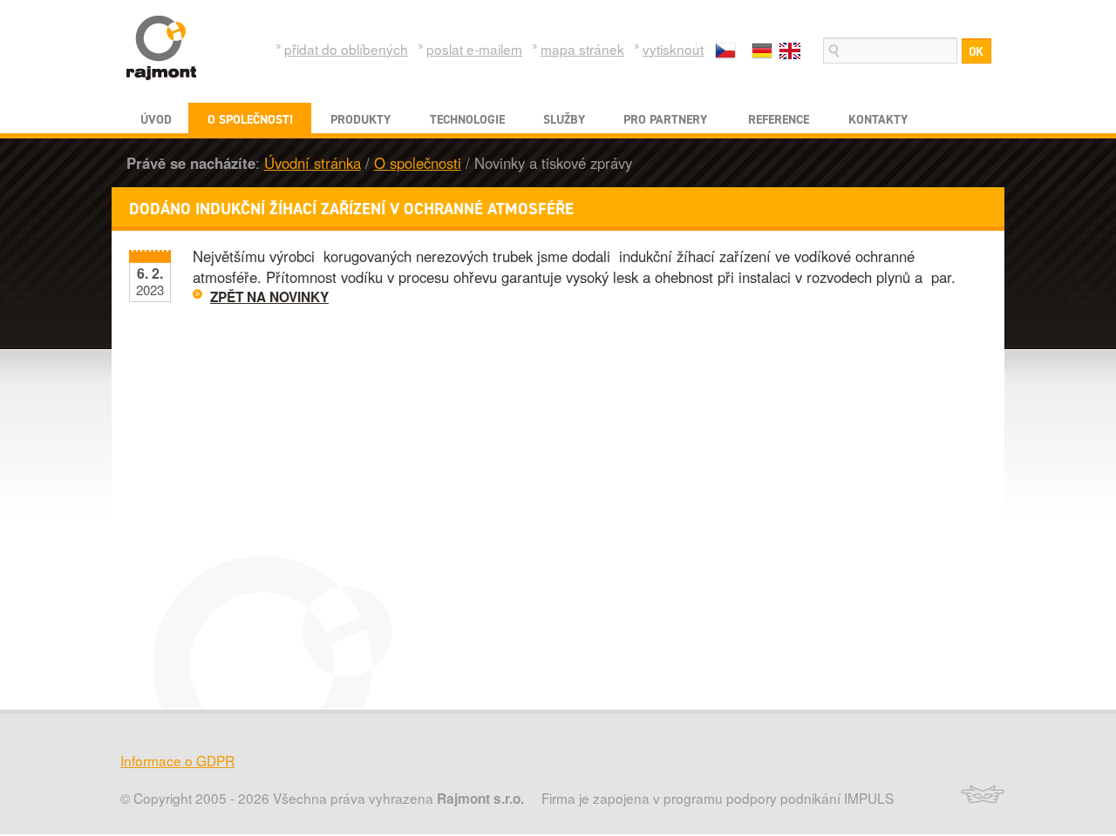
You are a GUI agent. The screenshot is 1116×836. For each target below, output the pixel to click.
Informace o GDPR (177, 760)
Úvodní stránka (312, 162)
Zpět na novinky (269, 297)
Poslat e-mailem (474, 48)
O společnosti (417, 162)
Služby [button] (564, 119)
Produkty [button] (360, 119)
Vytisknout (673, 48)
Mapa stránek (582, 48)
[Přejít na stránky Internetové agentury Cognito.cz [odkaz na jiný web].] (978, 798)
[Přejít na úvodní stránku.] (161, 48)
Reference (778, 119)
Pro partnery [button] (665, 119)
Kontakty (878, 119)
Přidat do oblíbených (346, 48)
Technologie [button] (467, 119)
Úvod (156, 119)
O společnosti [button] (250, 119)
